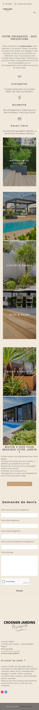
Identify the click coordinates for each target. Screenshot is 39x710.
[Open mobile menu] (35, 12)
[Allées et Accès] (19, 265)
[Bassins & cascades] (19, 372)
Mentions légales (26, 706)
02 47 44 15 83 (6, 649)
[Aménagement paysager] (19, 165)
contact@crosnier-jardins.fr (10, 651)
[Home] (7, 11)
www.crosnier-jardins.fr (10, 653)
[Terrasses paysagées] (19, 216)
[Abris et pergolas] (19, 421)
